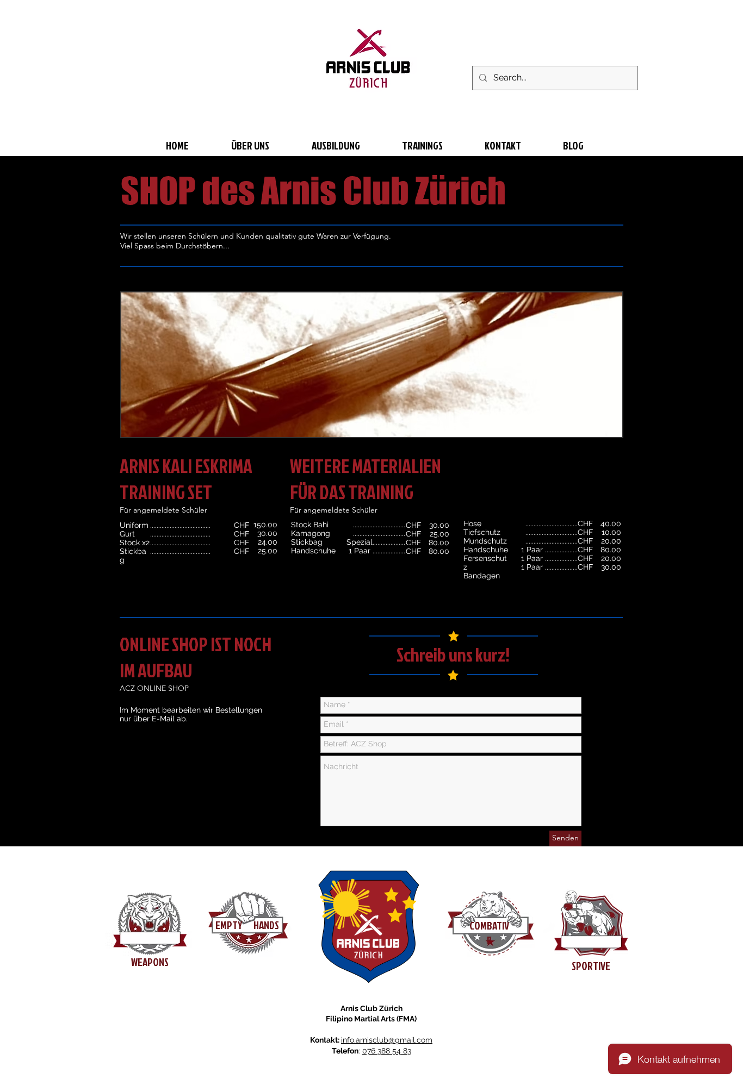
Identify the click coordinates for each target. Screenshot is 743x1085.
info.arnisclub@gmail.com (386, 1040)
